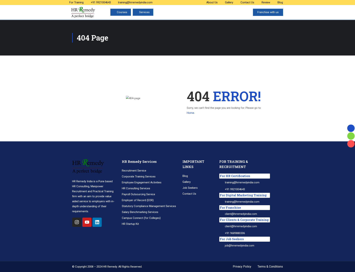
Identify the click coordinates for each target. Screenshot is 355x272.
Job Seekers (190, 187)
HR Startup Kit (130, 224)
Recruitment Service (134, 170)
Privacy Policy (242, 266)
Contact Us (247, 2)
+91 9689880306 (235, 233)
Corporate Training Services (138, 176)
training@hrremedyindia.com (135, 2)
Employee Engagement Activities (141, 182)
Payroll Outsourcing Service (138, 194)
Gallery (229, 2)
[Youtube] (87, 222)
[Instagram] (76, 222)
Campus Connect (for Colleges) (141, 218)
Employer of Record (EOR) (138, 200)
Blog (280, 2)
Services (144, 12)
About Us (212, 2)
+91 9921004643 (101, 2)
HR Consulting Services (136, 188)
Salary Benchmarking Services (140, 212)
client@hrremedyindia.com (241, 214)
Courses (122, 12)
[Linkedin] (97, 222)
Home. (191, 113)
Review (266, 2)
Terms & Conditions (270, 266)
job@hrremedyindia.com (239, 245)
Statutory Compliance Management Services (149, 206)
